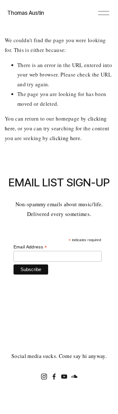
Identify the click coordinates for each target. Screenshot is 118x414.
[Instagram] (44, 376)
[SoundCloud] (74, 376)
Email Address (30, 247)
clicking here (65, 138)
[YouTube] (64, 376)
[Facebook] (54, 376)
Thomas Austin (25, 12)
